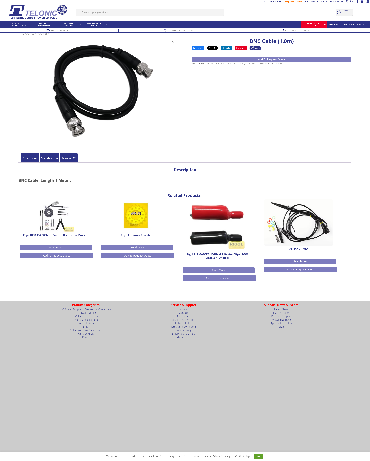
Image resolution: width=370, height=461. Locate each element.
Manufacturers (86, 333)
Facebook (198, 48)
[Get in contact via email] (255, 48)
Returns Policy (183, 323)
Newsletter (183, 316)
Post (210, 48)
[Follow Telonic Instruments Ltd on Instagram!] (352, 1)
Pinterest (240, 48)
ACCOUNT (309, 1)
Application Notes (281, 323)
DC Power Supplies (86, 312)
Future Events (281, 312)
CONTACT (322, 1)
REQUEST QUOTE (293, 1)
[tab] (30, 158)
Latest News (281, 309)
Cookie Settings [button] (242, 456)
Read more (55, 247)
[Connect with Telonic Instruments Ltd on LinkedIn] (367, 1)
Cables (29, 34)
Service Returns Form (183, 319)
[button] (173, 42)
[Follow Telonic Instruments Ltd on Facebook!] (357, 1)
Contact (183, 312)
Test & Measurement (86, 319)
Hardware (239, 63)
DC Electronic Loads (86, 316)
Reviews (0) (69, 158)
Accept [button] (258, 456)
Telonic (278, 63)
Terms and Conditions (183, 326)
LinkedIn (226, 48)
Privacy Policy (183, 330)
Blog (281, 326)
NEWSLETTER (336, 1)
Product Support (281, 316)
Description (30, 158)
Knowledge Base (281, 319)
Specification (49, 158)
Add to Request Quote (271, 59)
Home (21, 34)
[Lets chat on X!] (347, 1)
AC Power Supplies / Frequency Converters (86, 309)
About (183, 309)
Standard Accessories (256, 63)
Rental (86, 337)
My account (183, 337)
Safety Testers (86, 323)
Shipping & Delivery (183, 333)
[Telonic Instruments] (38, 11)
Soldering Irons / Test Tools (85, 330)
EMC (85, 326)
